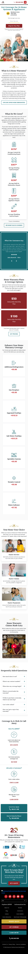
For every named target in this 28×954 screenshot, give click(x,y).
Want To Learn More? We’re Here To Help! (14, 871)
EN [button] (14, 901)
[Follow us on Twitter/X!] (10, 896)
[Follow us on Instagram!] (14, 896)
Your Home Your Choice (14, 530)
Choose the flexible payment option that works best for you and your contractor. (14, 605)
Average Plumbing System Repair (14, 215)
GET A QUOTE (14, 883)
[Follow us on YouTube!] (18, 896)
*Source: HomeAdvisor (14, 221)
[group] (14, 254)
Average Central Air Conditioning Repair (14, 153)
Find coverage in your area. (14, 18)
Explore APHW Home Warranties (14, 102)
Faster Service (14, 555)
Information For (20, 904)
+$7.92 (14, 507)
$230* (14, 180)
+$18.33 (14, 415)
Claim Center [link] (14, 933)
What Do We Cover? (14, 114)
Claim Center (14, 799)
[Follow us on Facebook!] (6, 896)
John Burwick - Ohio (14, 257)
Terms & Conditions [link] (21, 944)
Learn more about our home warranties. (14, 741)
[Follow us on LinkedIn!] (22, 896)
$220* (14, 211)
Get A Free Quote (14, 807)
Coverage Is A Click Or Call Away (14, 722)
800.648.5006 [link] (14, 938)
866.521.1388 (15, 809)
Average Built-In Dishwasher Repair (14, 184)
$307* (14, 164)
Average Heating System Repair (14, 168)
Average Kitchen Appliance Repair (14, 199)
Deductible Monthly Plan (14, 303)
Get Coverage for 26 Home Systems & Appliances (14, 8)
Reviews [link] (20, 907)
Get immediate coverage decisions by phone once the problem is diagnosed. (14, 581)
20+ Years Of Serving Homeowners (14, 836)
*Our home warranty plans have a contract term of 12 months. (14, 329)
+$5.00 (14, 369)
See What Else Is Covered (14, 225)
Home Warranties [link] (6, 917)
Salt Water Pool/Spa (14, 436)
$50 (14, 298)
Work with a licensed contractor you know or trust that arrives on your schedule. (14, 557)
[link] (2, 2)
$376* (14, 149)
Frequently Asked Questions (14, 670)
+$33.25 (14, 438)
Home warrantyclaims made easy (14, 624)
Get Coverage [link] (14, 927)
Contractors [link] (20, 911)
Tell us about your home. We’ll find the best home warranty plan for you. (14, 877)
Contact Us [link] (5, 944)
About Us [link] (6, 907)
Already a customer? (14, 768)
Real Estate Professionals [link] (20, 917)
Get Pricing (14, 334)
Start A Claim (14, 782)
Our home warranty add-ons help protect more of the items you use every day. (14, 351)
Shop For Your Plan (14, 26)
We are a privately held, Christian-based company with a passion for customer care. (14, 840)
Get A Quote (14, 745)
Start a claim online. (14, 779)
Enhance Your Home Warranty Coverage (14, 346)
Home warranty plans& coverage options (14, 281)
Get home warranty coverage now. (14, 757)
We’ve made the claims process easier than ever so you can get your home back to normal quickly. (14, 630)
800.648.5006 (18, 2)
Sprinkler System (14, 459)
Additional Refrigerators (14, 367)
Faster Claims (14, 579)
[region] (14, 251)
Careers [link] (7, 914)
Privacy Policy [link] (12, 944)
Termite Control (14, 482)
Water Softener (14, 505)
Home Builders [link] (20, 914)
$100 (14, 316)
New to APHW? (14, 729)
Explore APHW (7, 904)
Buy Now (14, 762)
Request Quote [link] (14, 921)
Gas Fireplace (14, 390)
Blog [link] (7, 911)
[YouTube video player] (14, 646)
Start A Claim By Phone (14, 816)
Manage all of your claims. (14, 795)
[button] (25, 2)
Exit (14, 251)
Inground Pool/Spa (14, 413)
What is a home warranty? (14, 71)
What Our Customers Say (14, 240)
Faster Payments (14, 603)
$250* (14, 195)
